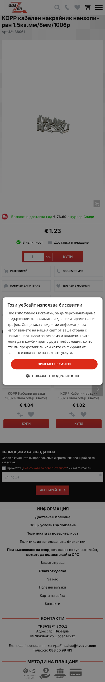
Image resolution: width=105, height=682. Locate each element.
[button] (52, 376)
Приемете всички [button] (54, 364)
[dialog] (53, 341)
